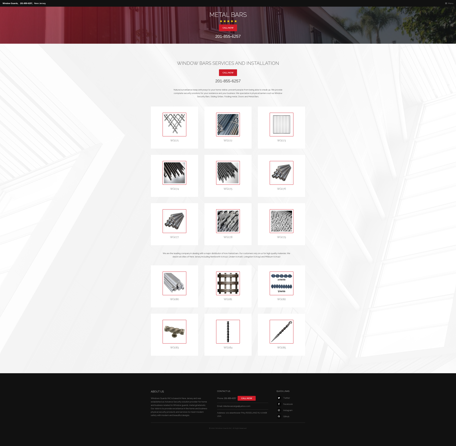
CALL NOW (228, 28)
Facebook (288, 404)
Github (286, 416)
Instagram (287, 410)
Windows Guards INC (223, 428)
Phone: (226, 398)
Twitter (286, 398)
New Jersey (24, 3)
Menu (450, 3)
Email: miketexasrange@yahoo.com (233, 406)
